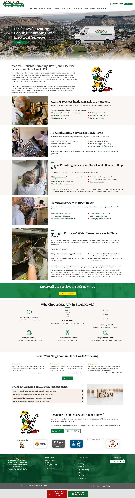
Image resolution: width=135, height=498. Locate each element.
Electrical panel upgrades (61, 214)
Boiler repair (56, 116)
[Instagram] (114, 461)
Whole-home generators (98, 216)
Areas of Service (77, 9)
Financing (86, 9)
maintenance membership (60, 270)
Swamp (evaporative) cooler (100, 146)
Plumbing (81, 461)
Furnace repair (57, 113)
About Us (81, 475)
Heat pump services (59, 118)
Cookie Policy (95, 486)
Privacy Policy (105, 486)
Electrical (81, 467)
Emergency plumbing (97, 182)
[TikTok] (117, 461)
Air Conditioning (83, 470)
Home (30, 9)
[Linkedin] (120, 461)
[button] (78, 494)
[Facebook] (111, 461)
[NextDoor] (123, 461)
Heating (81, 464)
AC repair (55, 141)
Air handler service (58, 146)
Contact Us (82, 478)
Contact (103, 9)
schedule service (67, 426)
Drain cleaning (57, 181)
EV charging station (96, 219)
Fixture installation (96, 179)
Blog (98, 9)
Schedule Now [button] (128, 4)
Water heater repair (59, 177)
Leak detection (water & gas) (62, 184)
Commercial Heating (97, 118)
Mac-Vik (16, 86)
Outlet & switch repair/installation (63, 219)
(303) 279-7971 (50, 468)
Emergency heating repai (98, 116)
